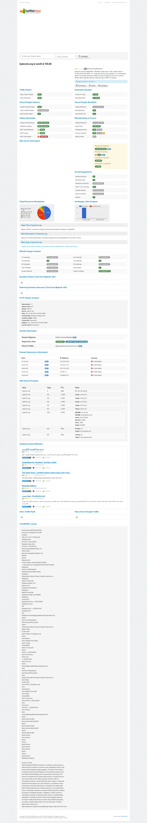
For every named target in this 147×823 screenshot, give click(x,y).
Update (92, 86)
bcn (63, 246)
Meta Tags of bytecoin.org (31, 242)
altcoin (33, 246)
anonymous (45, 246)
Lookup (84, 56)
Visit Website (82, 86)
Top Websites (107, 2)
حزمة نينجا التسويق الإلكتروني (33, 449)
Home (100, 2)
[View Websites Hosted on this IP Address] (109, 149)
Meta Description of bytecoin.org (34, 233)
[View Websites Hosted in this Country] (103, 154)
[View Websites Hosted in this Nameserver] (47, 361)
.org (106, 73)
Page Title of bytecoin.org (31, 225)
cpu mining (73, 246)
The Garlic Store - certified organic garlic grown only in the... (46, 472)
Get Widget (103, 86)
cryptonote (58, 246)
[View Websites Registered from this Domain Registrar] (75, 337)
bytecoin (38, 246)
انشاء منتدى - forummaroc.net (33, 496)
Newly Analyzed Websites (119, 2)
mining (67, 246)
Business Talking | (29, 485)
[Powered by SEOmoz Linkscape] (104, 133)
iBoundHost (124, 816)
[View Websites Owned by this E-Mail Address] (80, 346)
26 (94, 133)
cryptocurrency (25, 246)
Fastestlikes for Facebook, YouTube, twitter (39, 462)
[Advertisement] (72, 35)
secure (52, 246)
